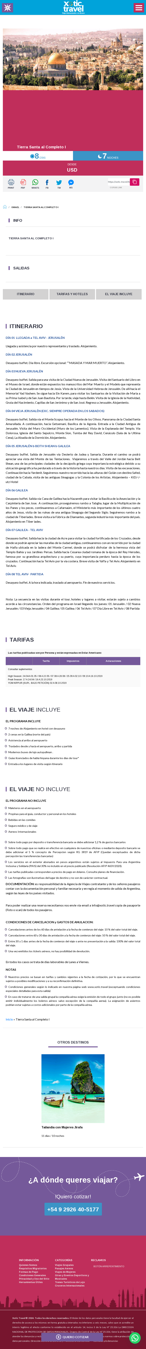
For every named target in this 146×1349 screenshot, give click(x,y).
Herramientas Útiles (31, 1282)
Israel (15, 207)
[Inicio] (5, 207)
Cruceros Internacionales (69, 1285)
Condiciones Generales (32, 1275)
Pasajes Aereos (64, 1268)
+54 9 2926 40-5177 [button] (73, 1209)
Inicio (9, 1019)
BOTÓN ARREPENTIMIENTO (109, 1266)
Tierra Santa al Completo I (41, 207)
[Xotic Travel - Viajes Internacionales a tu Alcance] (73, 7)
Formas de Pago (28, 1272)
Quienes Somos (28, 1265)
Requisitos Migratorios (33, 1268)
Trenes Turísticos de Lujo (70, 1282)
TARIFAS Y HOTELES (72, 294)
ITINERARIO (25, 294)
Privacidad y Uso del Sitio (34, 1278)
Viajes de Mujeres (65, 1272)
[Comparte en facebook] (47, 184)
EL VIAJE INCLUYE (119, 294)
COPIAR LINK (116, 187)
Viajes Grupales (64, 1265)
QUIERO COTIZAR (75, 1337)
